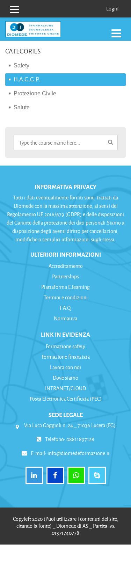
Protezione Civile (35, 93)
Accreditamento (66, 266)
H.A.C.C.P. (27, 79)
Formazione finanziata (66, 356)
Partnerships (65, 276)
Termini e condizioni (66, 297)
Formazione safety (65, 346)
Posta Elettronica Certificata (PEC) (66, 398)
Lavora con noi (65, 367)
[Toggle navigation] (116, 32)
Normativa (65, 318)
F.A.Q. (66, 308)
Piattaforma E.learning (65, 287)
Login (112, 8)
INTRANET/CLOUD (65, 388)
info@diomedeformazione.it (79, 453)
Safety (21, 65)
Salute (22, 107)
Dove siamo (65, 377)
